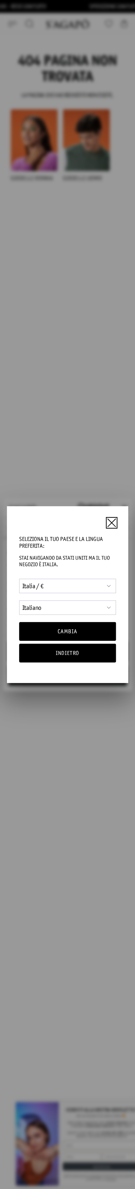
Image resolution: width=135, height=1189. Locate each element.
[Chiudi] (111, 523)
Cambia (67, 631)
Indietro (67, 653)
